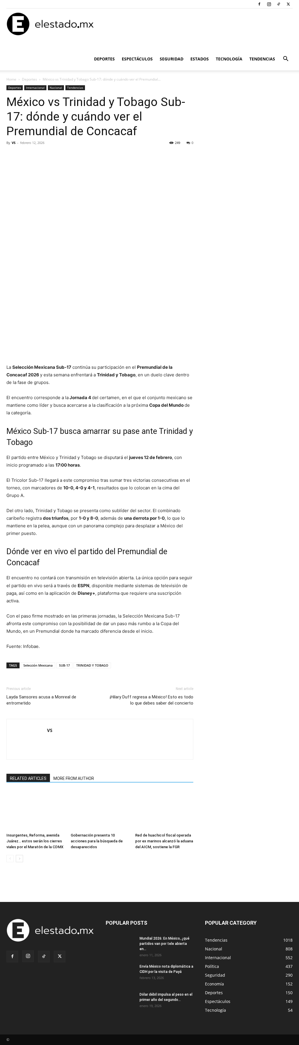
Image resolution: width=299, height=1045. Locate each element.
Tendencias (262, 59)
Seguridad (171, 59)
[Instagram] (269, 4)
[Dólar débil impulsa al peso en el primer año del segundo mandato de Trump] (120, 1002)
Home (11, 79)
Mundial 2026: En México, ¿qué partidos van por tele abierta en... (165, 943)
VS (13, 142)
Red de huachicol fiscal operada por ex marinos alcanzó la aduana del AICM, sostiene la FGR (164, 841)
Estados (199, 59)
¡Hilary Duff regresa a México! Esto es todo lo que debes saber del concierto (151, 700)
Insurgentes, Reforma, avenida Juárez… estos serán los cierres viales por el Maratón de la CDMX (34, 841)
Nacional (56, 88)
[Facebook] (259, 4)
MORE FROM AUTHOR (73, 778)
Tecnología (229, 59)
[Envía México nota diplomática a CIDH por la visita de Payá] (120, 974)
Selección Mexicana (38, 665)
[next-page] (19, 858)
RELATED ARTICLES (28, 778)
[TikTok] (278, 4)
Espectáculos (137, 59)
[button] (286, 59)
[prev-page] (10, 858)
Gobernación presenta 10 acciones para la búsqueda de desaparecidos (97, 841)
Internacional (35, 88)
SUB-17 (64, 665)
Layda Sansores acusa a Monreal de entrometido (41, 700)
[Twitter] (288, 4)
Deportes (104, 59)
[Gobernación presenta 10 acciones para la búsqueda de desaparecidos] (100, 810)
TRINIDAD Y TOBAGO (92, 665)
